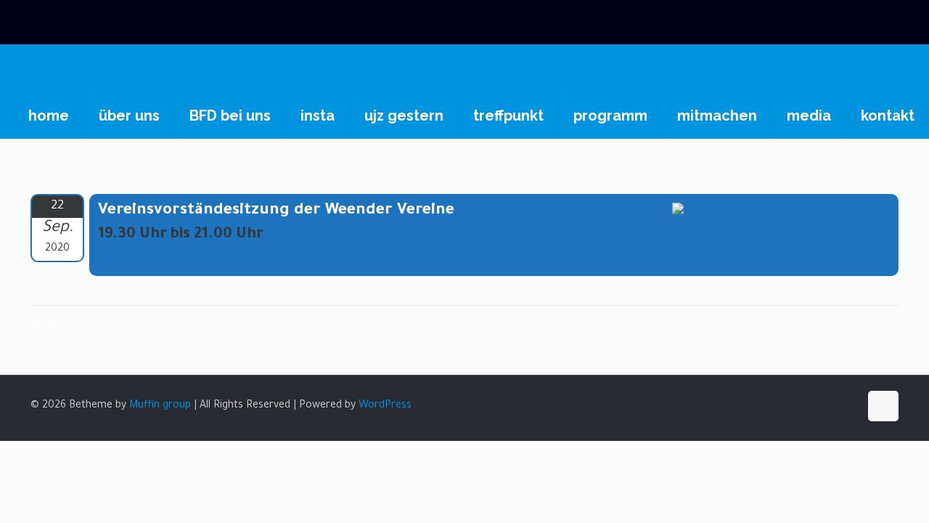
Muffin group (160, 406)
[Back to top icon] (883, 406)
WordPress (385, 406)
